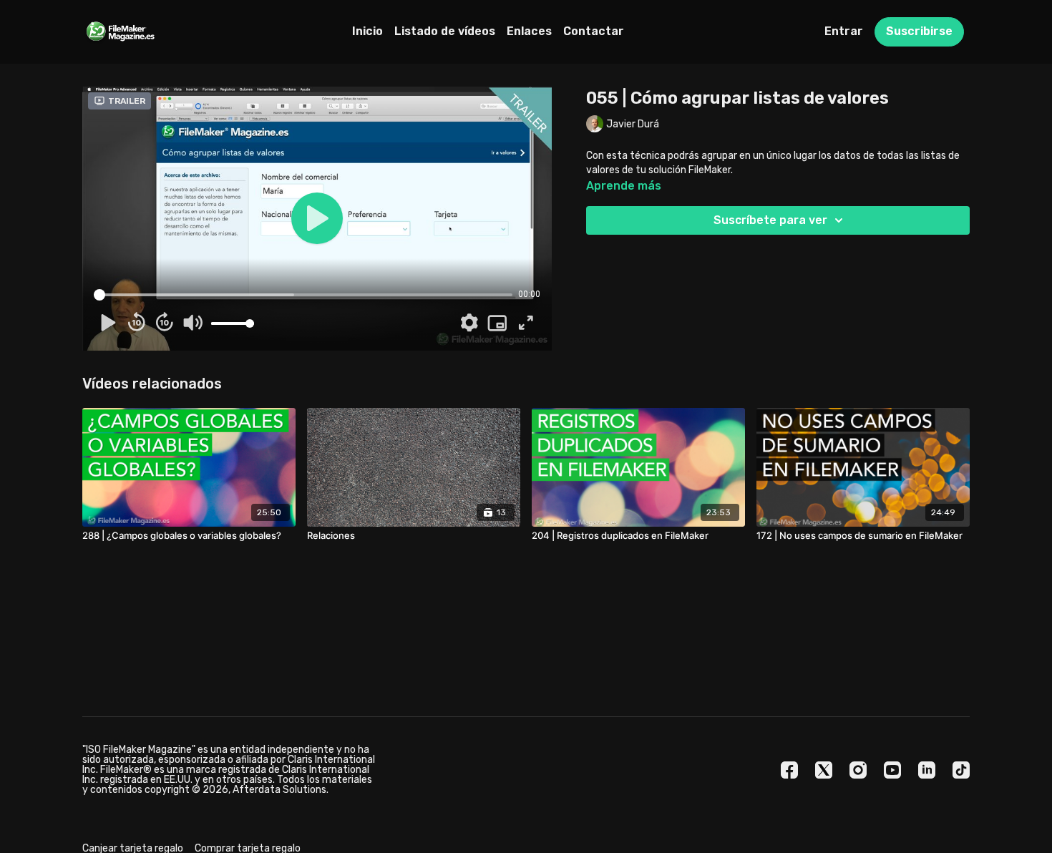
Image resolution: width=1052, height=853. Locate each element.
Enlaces (529, 31)
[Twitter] (823, 770)
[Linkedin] (926, 770)
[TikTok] (961, 770)
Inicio (367, 31)
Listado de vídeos (444, 31)
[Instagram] (858, 770)
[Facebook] (789, 770)
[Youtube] (892, 770)
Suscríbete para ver (770, 220)
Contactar (593, 31)
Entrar (843, 31)
